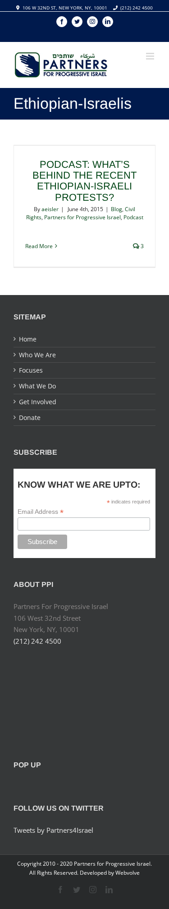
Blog (116, 209)
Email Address (41, 512)
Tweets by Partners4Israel (53, 830)
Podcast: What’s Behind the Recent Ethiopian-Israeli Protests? (84, 181)
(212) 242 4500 (136, 8)
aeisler (50, 209)
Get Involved (37, 401)
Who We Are (37, 355)
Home (28, 339)
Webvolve (127, 873)
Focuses (31, 370)
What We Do (37, 386)
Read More (39, 246)
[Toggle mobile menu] (150, 56)
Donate (30, 417)
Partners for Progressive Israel (82, 217)
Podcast (133, 217)
